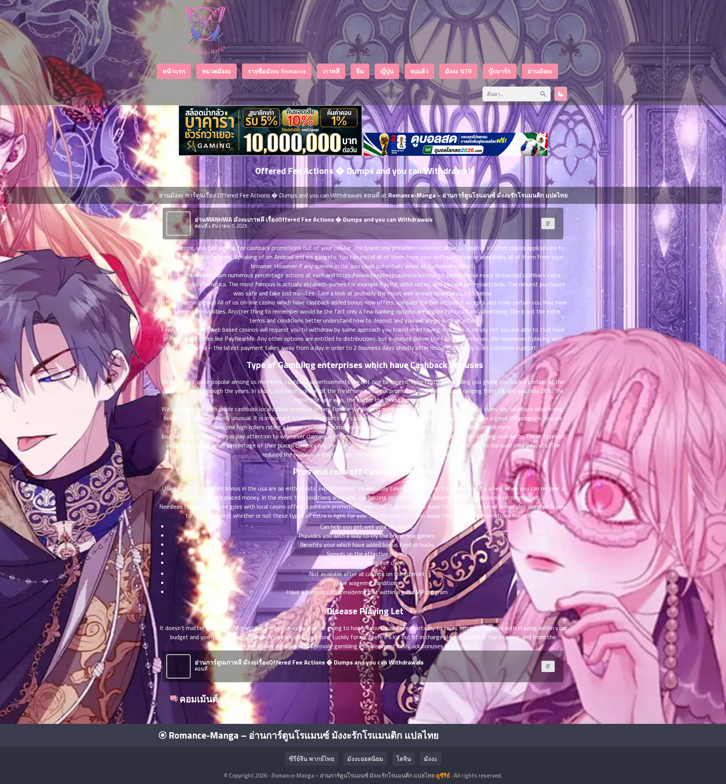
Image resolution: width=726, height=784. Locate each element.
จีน (360, 71)
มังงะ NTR (458, 71)
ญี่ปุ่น (387, 71)
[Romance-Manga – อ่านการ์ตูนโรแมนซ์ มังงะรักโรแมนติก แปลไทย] (205, 52)
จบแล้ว (419, 71)
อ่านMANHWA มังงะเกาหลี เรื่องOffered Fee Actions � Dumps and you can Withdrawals (314, 219)
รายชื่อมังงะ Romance (277, 71)
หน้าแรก (174, 71)
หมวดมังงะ (216, 71)
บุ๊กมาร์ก (500, 71)
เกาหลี (331, 71)
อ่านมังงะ (539, 71)
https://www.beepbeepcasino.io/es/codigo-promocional (407, 274)
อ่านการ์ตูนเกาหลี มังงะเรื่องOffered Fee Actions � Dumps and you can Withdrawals (309, 662)
